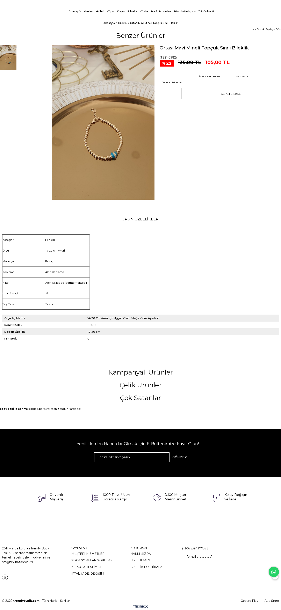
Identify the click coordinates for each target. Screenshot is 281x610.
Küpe (110, 11)
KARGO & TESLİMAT (86, 567)
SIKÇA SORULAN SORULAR (92, 560)
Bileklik (132, 11)
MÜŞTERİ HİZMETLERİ (88, 554)
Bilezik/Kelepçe (185, 11)
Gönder (179, 457)
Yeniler (88, 11)
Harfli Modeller (161, 11)
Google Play (249, 601)
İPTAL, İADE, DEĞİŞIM (87, 573)
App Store (272, 601)
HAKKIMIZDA (140, 554)
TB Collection (207, 11)
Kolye (121, 11)
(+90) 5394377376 (195, 548)
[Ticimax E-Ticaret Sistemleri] (140, 607)
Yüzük (144, 11)
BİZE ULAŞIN (140, 560)
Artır (177, 93)
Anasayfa (75, 11)
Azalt (163, 93)
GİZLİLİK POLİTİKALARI (148, 567)
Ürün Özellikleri (141, 219)
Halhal (100, 11)
